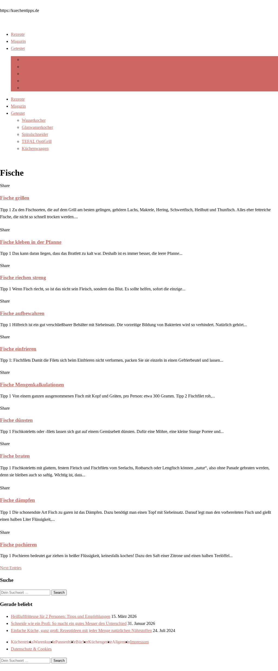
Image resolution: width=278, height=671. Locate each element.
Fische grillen (14, 198)
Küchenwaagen (35, 87)
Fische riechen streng (23, 277)
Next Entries (10, 568)
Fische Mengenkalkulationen (32, 384)
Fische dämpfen (17, 500)
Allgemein (121, 642)
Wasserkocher (34, 59)
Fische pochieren (18, 544)
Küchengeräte (100, 642)
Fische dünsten (16, 420)
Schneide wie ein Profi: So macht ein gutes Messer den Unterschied (69, 623)
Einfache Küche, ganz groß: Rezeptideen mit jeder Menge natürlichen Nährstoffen (81, 630)
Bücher (82, 642)
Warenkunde (44, 642)
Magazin (18, 41)
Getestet (18, 48)
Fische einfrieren (18, 349)
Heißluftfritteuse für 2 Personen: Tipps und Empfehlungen (60, 616)
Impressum (139, 642)
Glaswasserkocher (37, 66)
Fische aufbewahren (22, 313)
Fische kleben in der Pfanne (30, 242)
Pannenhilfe (65, 642)
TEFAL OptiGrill (37, 80)
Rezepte (18, 34)
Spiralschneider (35, 73)
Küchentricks (22, 642)
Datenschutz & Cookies (31, 649)
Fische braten (15, 456)
